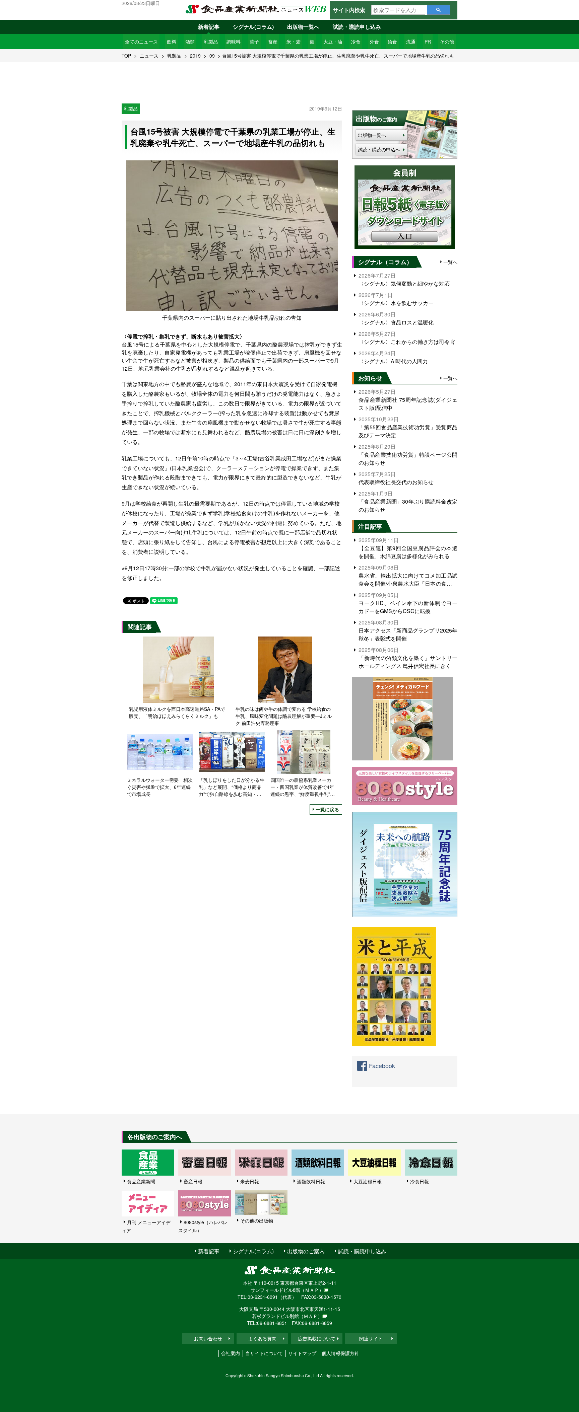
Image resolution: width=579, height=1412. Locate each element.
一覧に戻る (327, 809)
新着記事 (208, 26)
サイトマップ (302, 1353)
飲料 (171, 41)
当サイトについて (264, 1353)
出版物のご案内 (306, 1251)
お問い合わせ (208, 1338)
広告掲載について (316, 1338)
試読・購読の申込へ (379, 149)
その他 (447, 41)
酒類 (190, 41)
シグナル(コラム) (253, 26)
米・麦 (293, 41)
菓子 (254, 41)
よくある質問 (262, 1338)
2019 (195, 55)
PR (428, 41)
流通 (410, 41)
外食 (374, 41)
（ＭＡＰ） (312, 1289)
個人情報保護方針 (340, 1353)
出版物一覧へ (303, 26)
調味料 (234, 41)
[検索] (438, 10)
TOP (126, 55)
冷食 (356, 41)
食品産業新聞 (141, 1181)
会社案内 (230, 1353)
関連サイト (371, 1338)
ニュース (149, 55)
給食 (392, 41)
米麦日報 (249, 1181)
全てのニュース (141, 41)
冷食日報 (419, 1181)
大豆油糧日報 (367, 1181)
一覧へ (450, 261)
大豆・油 (332, 41)
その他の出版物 (256, 1220)
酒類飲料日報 (311, 1181)
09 (212, 55)
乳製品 (211, 41)
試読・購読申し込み (357, 26)
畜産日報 (193, 1181)
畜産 (272, 41)
